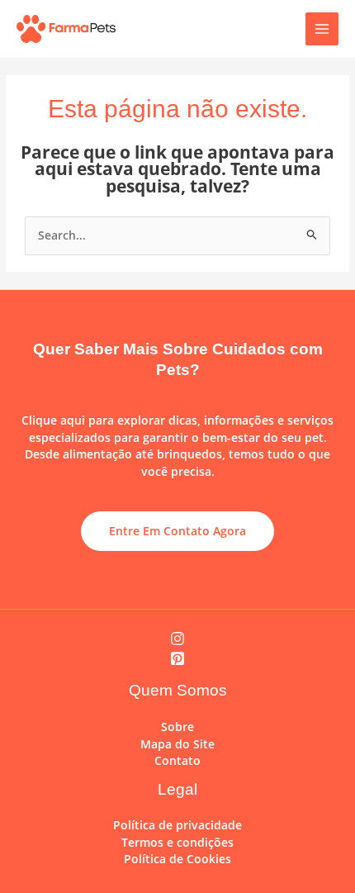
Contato (177, 760)
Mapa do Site (177, 744)
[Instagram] (177, 638)
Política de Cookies (177, 859)
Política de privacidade (177, 825)
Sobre (177, 726)
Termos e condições (177, 842)
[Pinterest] (177, 658)
